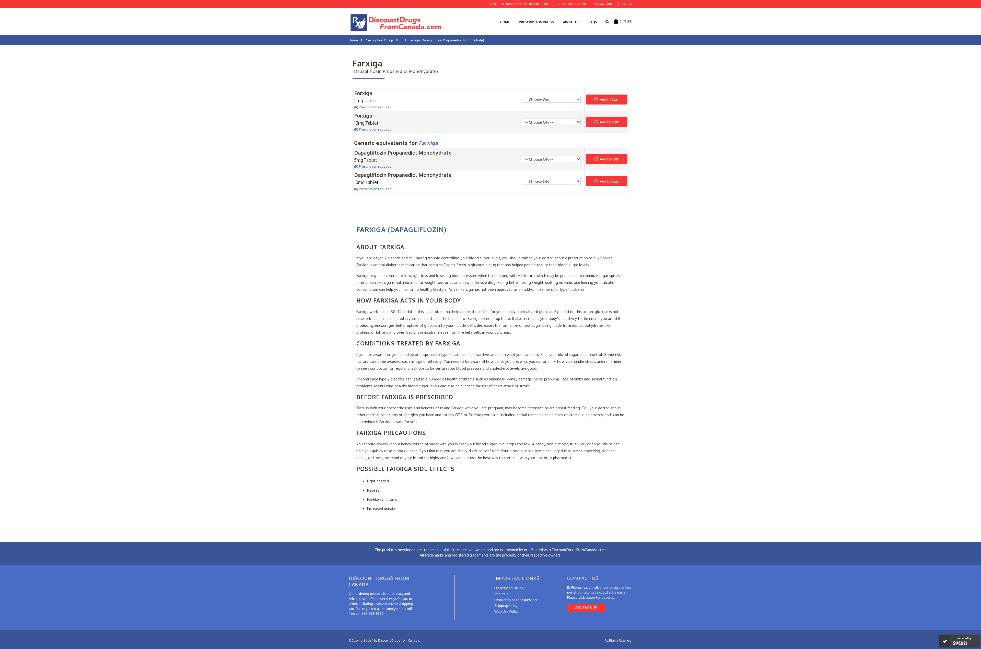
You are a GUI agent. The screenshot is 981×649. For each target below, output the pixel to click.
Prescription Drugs (536, 22)
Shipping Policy (505, 606)
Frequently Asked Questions (516, 600)
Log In (627, 4)
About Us (571, 22)
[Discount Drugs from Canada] (396, 22)
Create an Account (572, 4)
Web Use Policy (506, 611)
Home (353, 40)
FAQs (593, 22)
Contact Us (586, 608)
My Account (604, 4)
